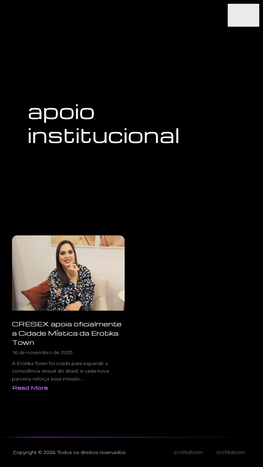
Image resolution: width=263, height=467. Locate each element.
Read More (32, 388)
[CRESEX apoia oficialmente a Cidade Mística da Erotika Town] (68, 273)
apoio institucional (103, 122)
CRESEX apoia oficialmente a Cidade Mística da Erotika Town (67, 333)
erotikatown (230, 452)
